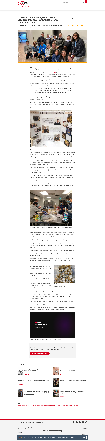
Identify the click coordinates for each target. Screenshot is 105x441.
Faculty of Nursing (24, 6)
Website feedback (21, 434)
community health (21, 405)
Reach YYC (53, 72)
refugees (76, 405)
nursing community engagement (48, 405)
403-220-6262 (39, 422)
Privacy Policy (20, 432)
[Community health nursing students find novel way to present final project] (20, 371)
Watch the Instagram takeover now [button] (39, 353)
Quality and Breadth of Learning (62, 405)
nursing (71, 405)
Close (83, 437)
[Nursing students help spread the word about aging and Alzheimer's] (56, 382)
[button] (68, 25)
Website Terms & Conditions (68, 437)
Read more (26, 374)
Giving (32, 422)
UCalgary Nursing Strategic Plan (33, 405)
